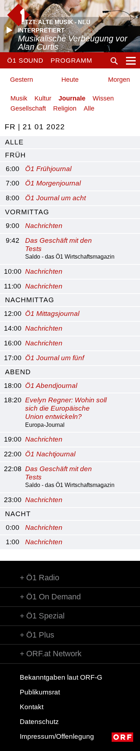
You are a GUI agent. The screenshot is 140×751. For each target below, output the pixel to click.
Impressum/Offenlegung (57, 736)
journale (72, 98)
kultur (42, 98)
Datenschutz (39, 721)
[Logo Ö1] (18, 15)
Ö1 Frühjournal (48, 169)
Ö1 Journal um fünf (54, 358)
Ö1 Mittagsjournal (52, 313)
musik (18, 98)
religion (64, 108)
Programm (71, 60)
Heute (70, 79)
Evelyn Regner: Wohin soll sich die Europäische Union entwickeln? (66, 408)
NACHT (18, 514)
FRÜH (15, 155)
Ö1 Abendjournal (51, 385)
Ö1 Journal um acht (55, 198)
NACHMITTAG (29, 300)
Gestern (21, 79)
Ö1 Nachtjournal (50, 454)
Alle (89, 108)
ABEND (18, 372)
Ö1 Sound (25, 60)
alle (14, 142)
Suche (114, 60)
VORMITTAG (27, 212)
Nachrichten (43, 225)
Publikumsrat (40, 692)
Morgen (119, 79)
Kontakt (31, 707)
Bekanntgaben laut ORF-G (61, 677)
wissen (103, 98)
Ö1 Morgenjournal (53, 183)
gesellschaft (28, 108)
